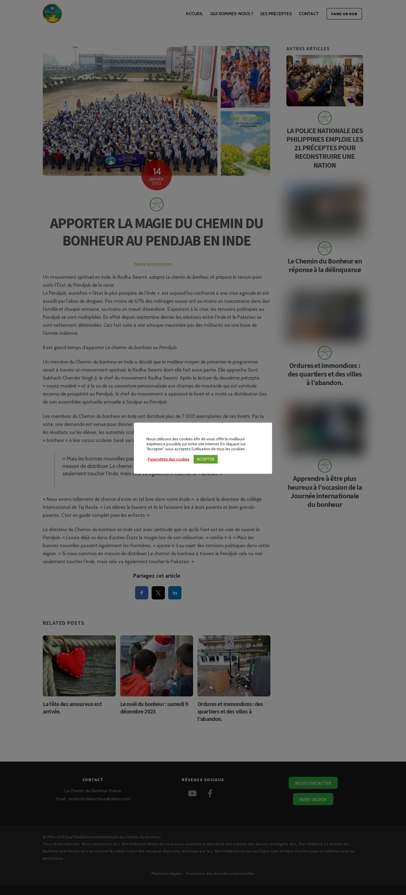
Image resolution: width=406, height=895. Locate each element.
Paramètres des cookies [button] (168, 459)
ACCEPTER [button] (205, 459)
